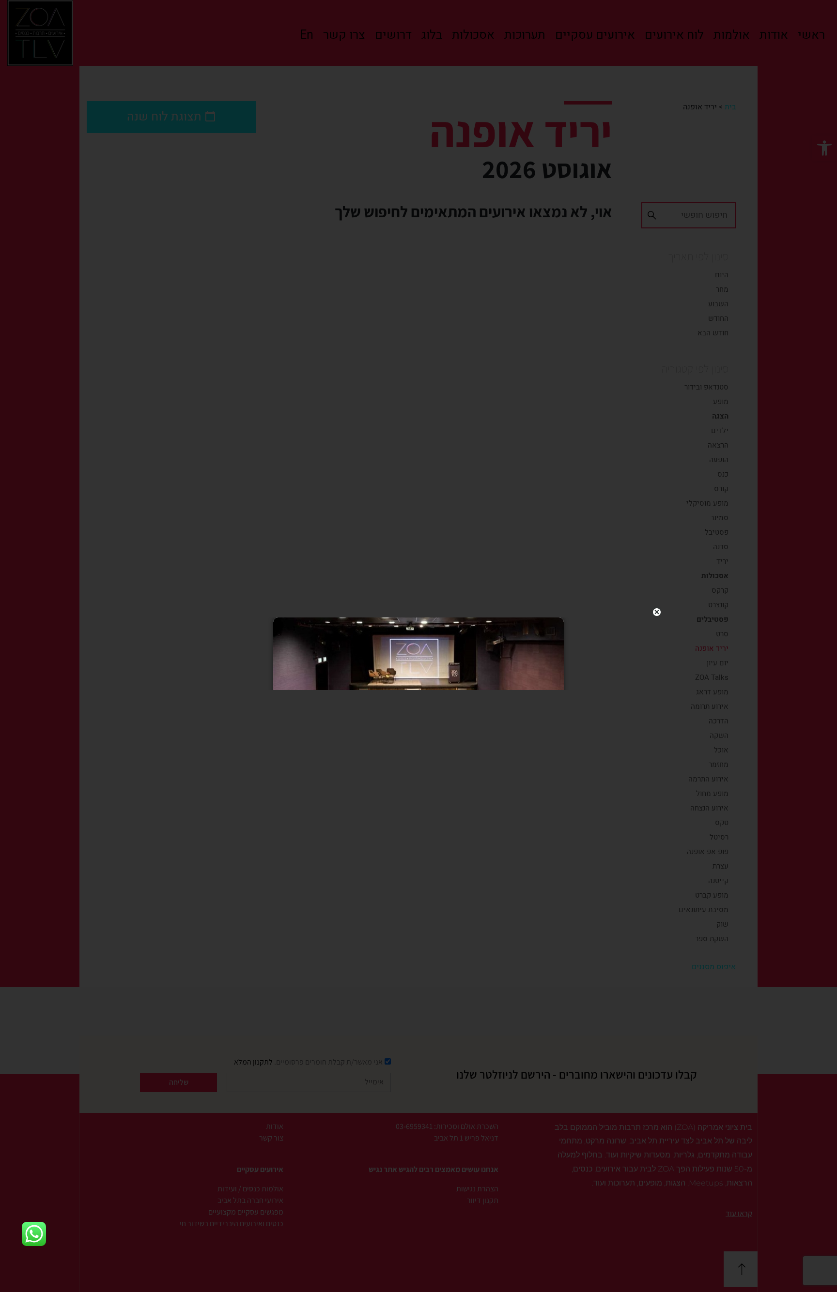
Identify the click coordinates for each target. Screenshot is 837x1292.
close (657, 612)
